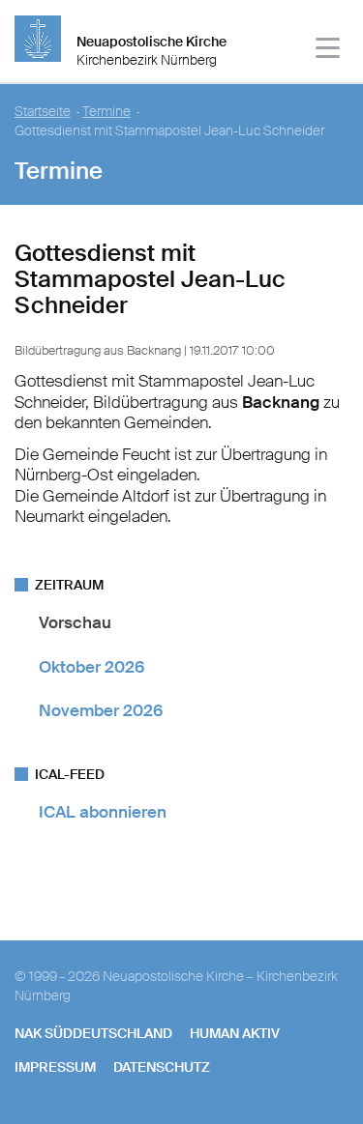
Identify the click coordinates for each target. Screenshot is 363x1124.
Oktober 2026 (91, 666)
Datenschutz (161, 1067)
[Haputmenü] (329, 51)
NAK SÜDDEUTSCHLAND (93, 1033)
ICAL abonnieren (102, 811)
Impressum (55, 1067)
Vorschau (75, 622)
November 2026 (101, 710)
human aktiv (235, 1033)
